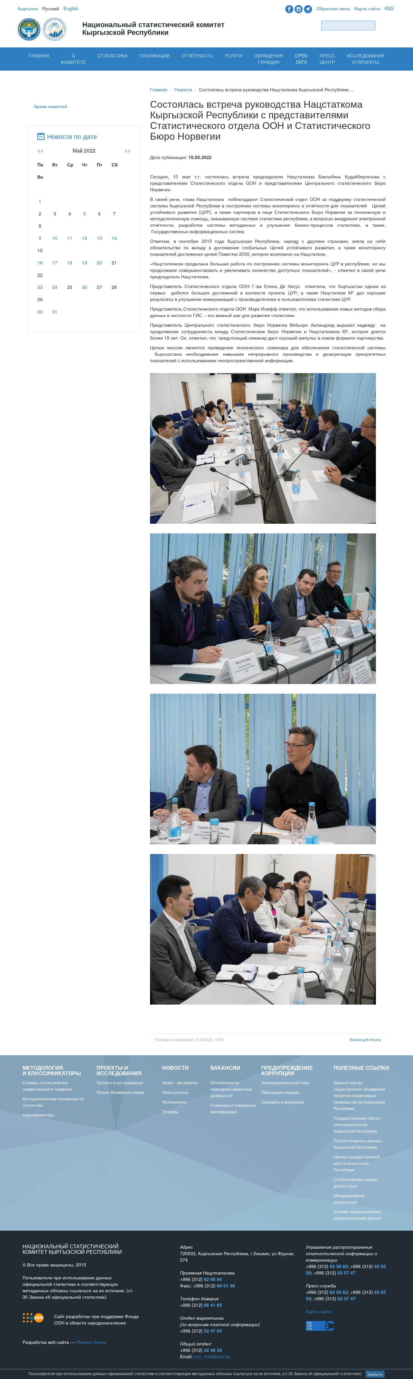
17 (54, 262)
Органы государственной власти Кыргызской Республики (357, 1163)
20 (99, 262)
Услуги (233, 55)
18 (69, 262)
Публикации (154, 55)
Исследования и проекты (365, 58)
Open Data (301, 58)
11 (69, 238)
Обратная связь (333, 8)
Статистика (112, 55)
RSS (389, 8)
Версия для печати (365, 1039)
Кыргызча (28, 8)
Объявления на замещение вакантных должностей (231, 1089)
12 (84, 238)
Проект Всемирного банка (120, 1092)
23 (40, 287)
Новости (183, 89)
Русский (50, 8)
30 (40, 311)
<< (40, 150)
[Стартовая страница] (42, 28)
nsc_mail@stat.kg (212, 1356)
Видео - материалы (180, 1082)
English (71, 8)
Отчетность (197, 55)
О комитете (73, 58)
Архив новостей (50, 106)
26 (84, 287)
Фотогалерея (174, 1102)
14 (114, 238)
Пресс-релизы (175, 1092)
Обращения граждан (268, 58)
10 (54, 238)
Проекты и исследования (119, 1082)
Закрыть (375, 1374)
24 (54, 287)
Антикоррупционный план (285, 1082)
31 (54, 311)
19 (84, 262)
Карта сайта (367, 8)
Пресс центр (327, 58)
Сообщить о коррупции (282, 1102)
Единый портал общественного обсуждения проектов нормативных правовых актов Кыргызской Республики (359, 1095)
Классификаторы (38, 1114)
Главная (39, 55)
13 (99, 238)
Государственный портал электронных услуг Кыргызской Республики (357, 1124)
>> (127, 150)
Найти (386, 25)
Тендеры (170, 1111)
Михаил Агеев (91, 1342)
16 (40, 262)
